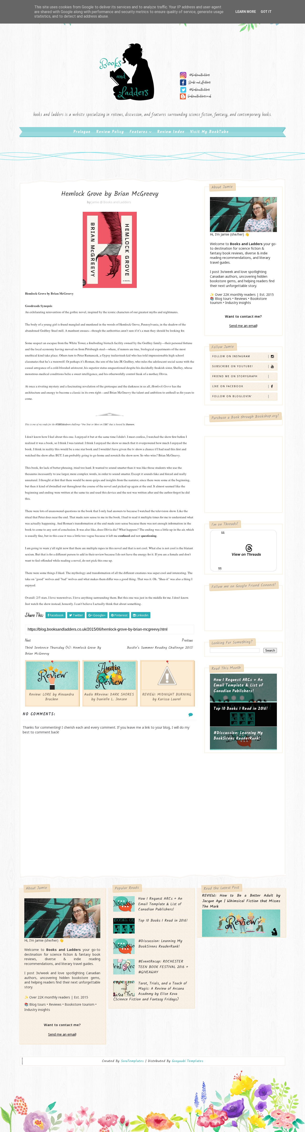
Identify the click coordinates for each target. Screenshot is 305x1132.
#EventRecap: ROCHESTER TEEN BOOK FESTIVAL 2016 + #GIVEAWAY (163, 967)
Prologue (82, 132)
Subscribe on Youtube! (232, 366)
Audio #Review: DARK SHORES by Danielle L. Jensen (109, 697)
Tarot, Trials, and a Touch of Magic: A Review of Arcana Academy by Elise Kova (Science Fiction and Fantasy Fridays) (150, 991)
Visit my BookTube (209, 132)
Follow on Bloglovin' (232, 396)
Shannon (130, 424)
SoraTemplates (132, 1061)
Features (139, 132)
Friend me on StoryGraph (235, 376)
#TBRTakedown (63, 424)
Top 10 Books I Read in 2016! (241, 709)
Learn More (245, 12)
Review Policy (110, 132)
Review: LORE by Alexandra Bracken (51, 697)
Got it (266, 12)
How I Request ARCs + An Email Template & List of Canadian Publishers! (238, 685)
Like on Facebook (227, 386)
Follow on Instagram (231, 356)
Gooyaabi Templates (187, 1061)
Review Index (170, 132)
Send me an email (243, 325)
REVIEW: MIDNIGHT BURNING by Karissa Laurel (166, 697)
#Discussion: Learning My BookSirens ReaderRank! (238, 736)
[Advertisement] (110, 835)
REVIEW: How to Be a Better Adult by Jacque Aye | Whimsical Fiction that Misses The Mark (241, 901)
